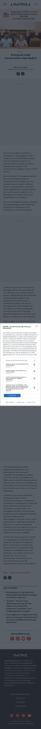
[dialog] (20, 364)
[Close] (37, 327)
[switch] (33, 365)
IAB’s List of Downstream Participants (23, 354)
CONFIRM (12, 395)
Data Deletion (10, 402)
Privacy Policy (31, 402)
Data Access (20, 402)
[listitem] (20, 360)
